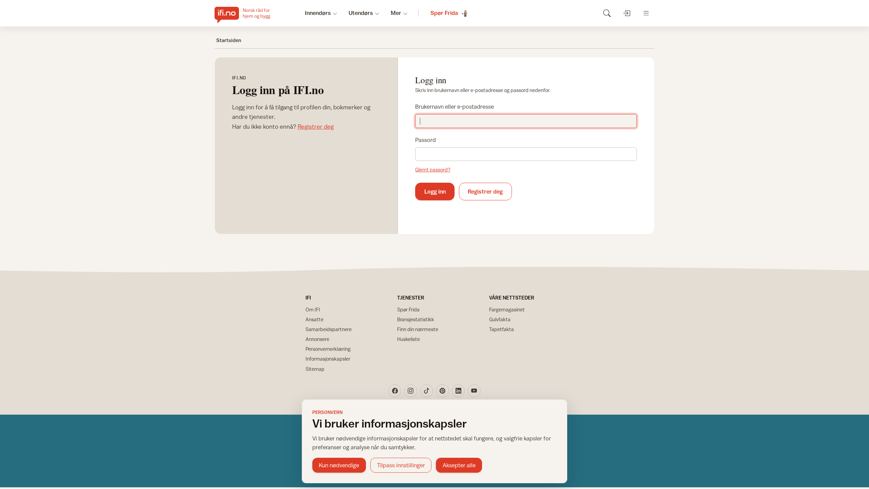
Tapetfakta (501, 329)
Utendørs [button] (361, 13)
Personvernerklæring (328, 349)
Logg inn (435, 191)
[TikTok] (426, 390)
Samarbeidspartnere (329, 329)
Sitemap (315, 369)
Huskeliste (408, 339)
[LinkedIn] (458, 390)
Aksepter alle (459, 465)
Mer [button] (396, 13)
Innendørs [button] (318, 13)
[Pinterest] (442, 390)
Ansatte (314, 319)
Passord (425, 140)
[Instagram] (410, 390)
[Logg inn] (626, 13)
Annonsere (317, 339)
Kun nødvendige (339, 465)
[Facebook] (394, 390)
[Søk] (606, 13)
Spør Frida (408, 309)
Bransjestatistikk (415, 319)
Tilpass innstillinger (401, 465)
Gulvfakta (500, 319)
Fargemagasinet (507, 309)
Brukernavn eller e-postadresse (454, 106)
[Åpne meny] (646, 13)
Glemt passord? (432, 170)
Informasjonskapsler (328, 359)
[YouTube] (474, 390)
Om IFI (313, 309)
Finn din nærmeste (417, 329)
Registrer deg (316, 126)
